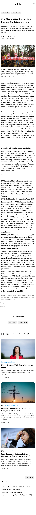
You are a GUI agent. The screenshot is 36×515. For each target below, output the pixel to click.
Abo (33, 4)
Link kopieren (19, 316)
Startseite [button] (18, 4)
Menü (2, 4)
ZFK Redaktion (12, 36)
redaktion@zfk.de (10, 299)
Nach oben (29, 477)
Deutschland (16, 13)
